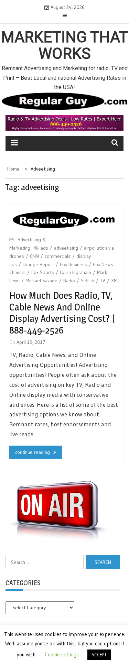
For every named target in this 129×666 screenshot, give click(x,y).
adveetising (66, 248)
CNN (34, 256)
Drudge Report (38, 264)
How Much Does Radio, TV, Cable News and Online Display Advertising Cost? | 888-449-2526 (62, 313)
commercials (58, 256)
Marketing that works (64, 45)
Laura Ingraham (75, 272)
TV (102, 280)
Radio (69, 280)
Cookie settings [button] (62, 654)
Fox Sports (42, 272)
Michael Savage (41, 280)
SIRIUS (87, 280)
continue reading (32, 452)
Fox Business (73, 264)
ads (44, 248)
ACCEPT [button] (99, 654)
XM (114, 280)
